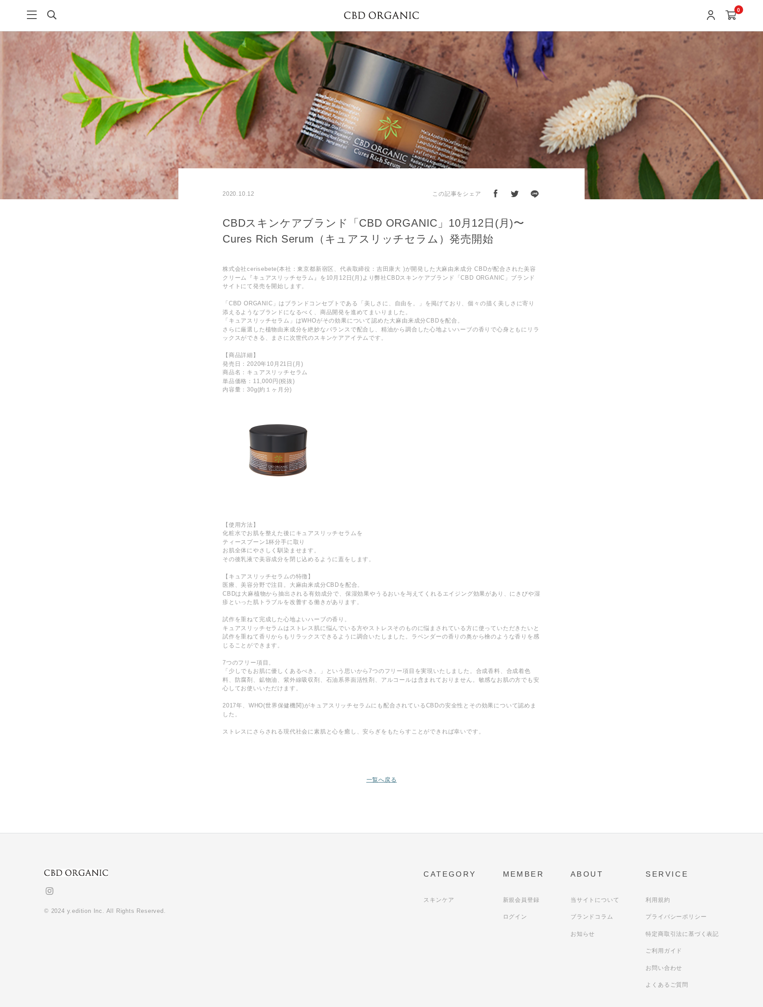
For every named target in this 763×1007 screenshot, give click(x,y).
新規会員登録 (521, 900)
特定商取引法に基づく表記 (682, 934)
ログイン (515, 916)
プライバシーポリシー (676, 916)
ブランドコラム (591, 916)
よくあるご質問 (667, 984)
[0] (731, 16)
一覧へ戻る (381, 779)
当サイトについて (594, 900)
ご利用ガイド (664, 950)
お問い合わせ (664, 968)
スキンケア (438, 900)
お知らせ (582, 934)
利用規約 (658, 900)
